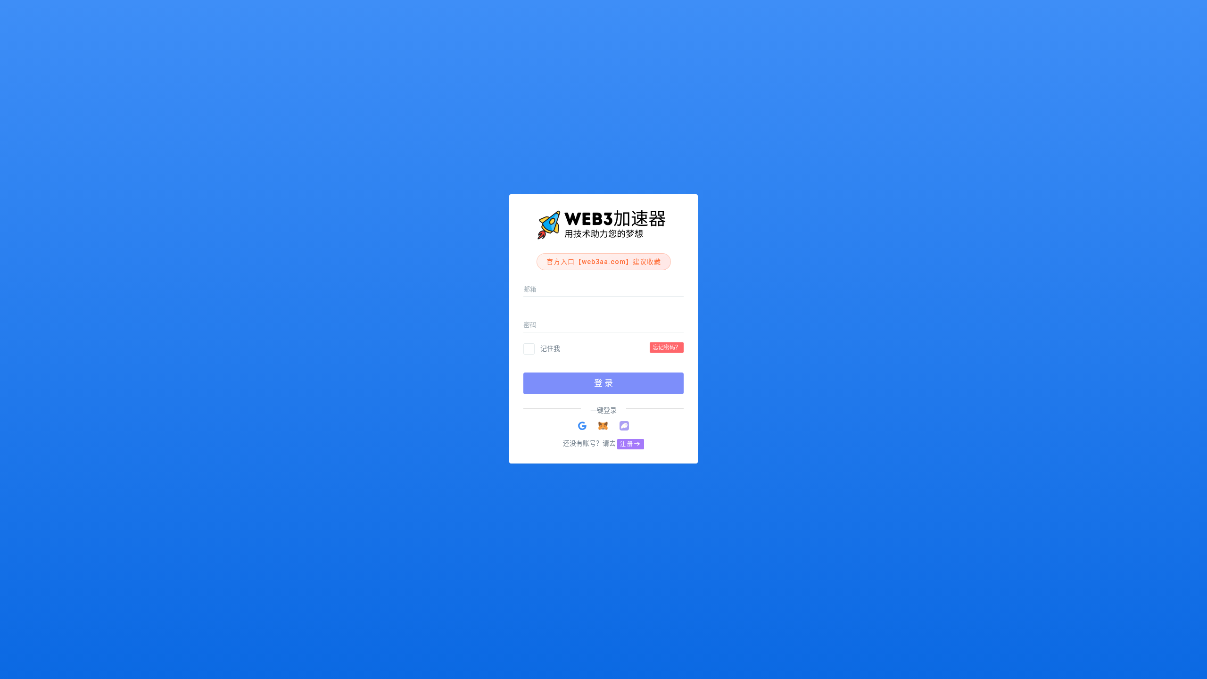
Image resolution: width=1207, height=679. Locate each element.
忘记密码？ (667, 347)
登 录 (603, 383)
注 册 (626, 444)
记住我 (550, 348)
